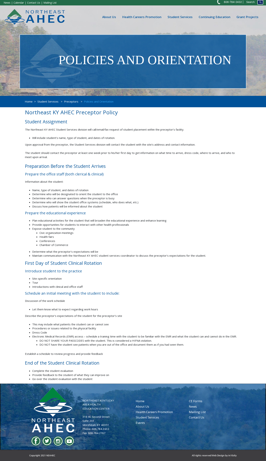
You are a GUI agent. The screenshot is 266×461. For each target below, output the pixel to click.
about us (142, 406)
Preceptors (71, 101)
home (140, 401)
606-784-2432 (233, 1)
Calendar (19, 2)
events (140, 423)
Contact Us (33, 2)
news (193, 406)
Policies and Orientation (98, 101)
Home (29, 101)
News (7, 2)
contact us (196, 417)
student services (147, 417)
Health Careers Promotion (141, 17)
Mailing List (50, 2)
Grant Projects (247, 17)
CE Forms (195, 401)
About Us (109, 17)
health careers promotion (154, 412)
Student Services (180, 17)
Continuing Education (214, 17)
